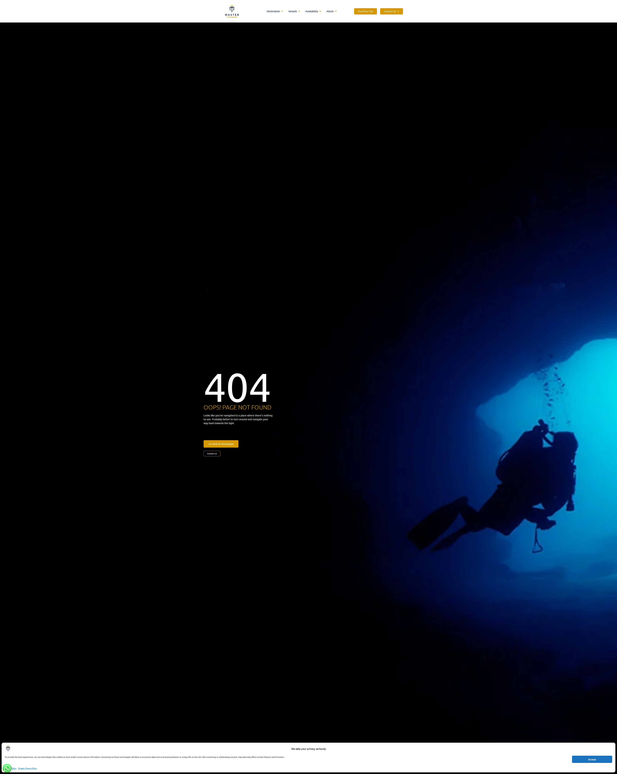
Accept (592, 759)
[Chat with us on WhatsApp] (7, 768)
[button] (275, 11)
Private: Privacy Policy (27, 768)
